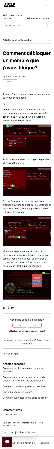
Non (35, 325)
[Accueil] (9, 5)
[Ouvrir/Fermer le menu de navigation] (46, 5)
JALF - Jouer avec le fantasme (19, 442)
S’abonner (10, 82)
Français (45, 443)
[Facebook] (4, 308)
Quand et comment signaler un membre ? (24, 386)
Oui (19, 325)
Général (31, 18)
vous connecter (21, 422)
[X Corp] (8, 308)
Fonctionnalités (43, 18)
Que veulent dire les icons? (17, 392)
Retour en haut (11, 353)
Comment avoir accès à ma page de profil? (25, 397)
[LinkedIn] (12, 308)
